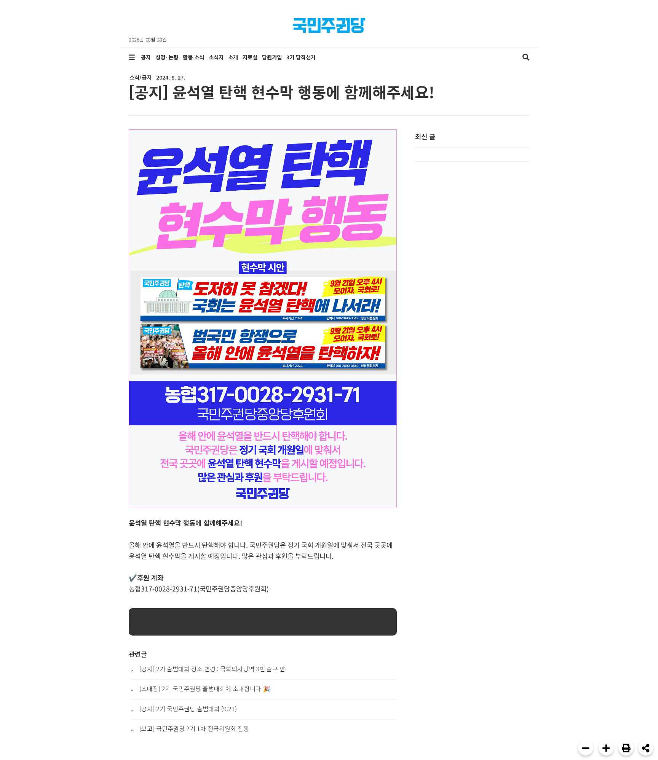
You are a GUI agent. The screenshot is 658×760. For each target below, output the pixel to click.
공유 (645, 747)
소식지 (216, 57)
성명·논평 (166, 57)
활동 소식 (193, 57)
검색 (525, 57)
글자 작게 (585, 747)
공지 (146, 57)
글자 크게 (606, 747)
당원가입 (272, 57)
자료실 (250, 57)
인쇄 (626, 747)
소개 (233, 57)
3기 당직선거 (301, 57)
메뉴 (132, 57)
